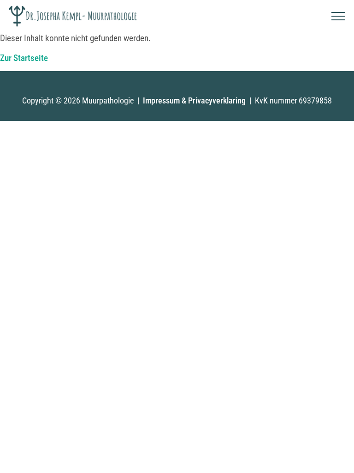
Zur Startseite (24, 58)
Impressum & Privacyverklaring (194, 100)
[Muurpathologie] (73, 16)
